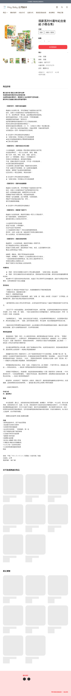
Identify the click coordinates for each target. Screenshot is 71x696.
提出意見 (66, 692)
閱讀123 (41, 72)
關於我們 (13, 12)
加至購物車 (53, 47)
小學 (57, 72)
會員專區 (52, 12)
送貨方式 (30, 12)
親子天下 (50, 72)
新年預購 (42, 74)
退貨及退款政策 (41, 12)
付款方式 (22, 12)
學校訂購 (60, 12)
